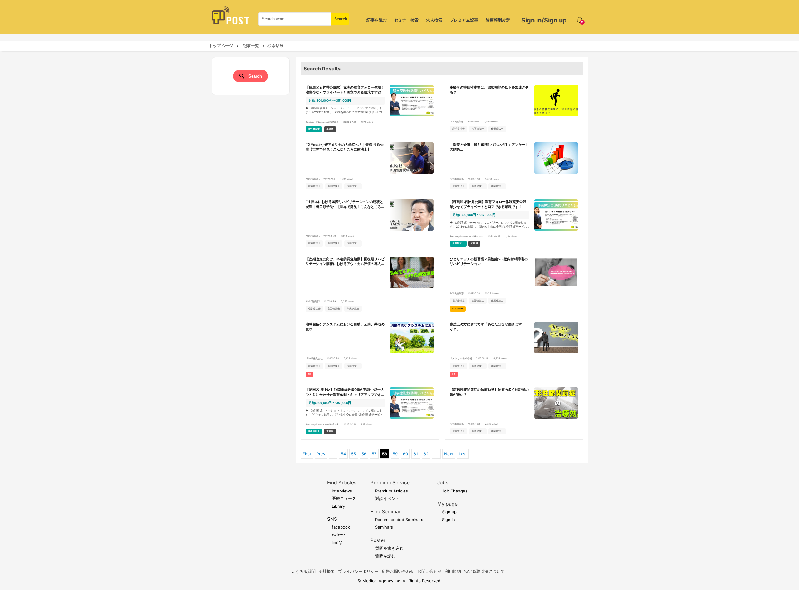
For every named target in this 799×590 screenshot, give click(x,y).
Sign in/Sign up (544, 20)
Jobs (442, 483)
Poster (377, 540)
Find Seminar (385, 512)
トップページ (221, 45)
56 (363, 453)
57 (374, 453)
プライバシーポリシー (358, 571)
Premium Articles (391, 490)
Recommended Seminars (399, 519)
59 (395, 453)
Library (338, 506)
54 (343, 453)
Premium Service (390, 483)
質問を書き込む (389, 548)
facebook (341, 527)
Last (463, 453)
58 (384, 453)
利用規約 (453, 571)
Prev (320, 453)
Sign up (449, 511)
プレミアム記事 (464, 19)
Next (448, 453)
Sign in (448, 519)
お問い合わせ (429, 571)
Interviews (342, 490)
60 (405, 453)
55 (353, 453)
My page (447, 504)
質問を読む (385, 556)
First (306, 453)
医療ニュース (344, 498)
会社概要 (327, 571)
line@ (337, 542)
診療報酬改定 (498, 19)
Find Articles (341, 483)
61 (416, 453)
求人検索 (434, 19)
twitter (338, 534)
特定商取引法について (484, 571)
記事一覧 (251, 45)
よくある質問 (303, 571)
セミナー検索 (406, 19)
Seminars (384, 527)
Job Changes (455, 490)
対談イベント (387, 498)
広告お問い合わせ (398, 571)
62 (426, 453)
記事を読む (376, 19)
